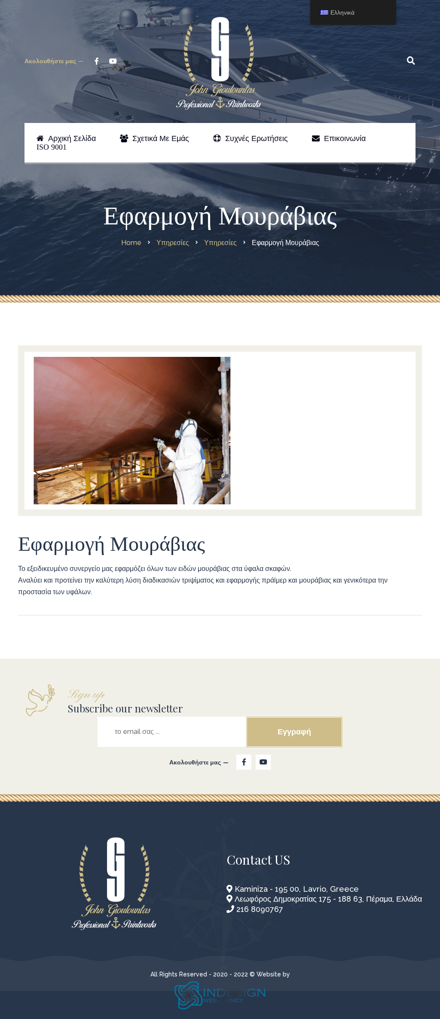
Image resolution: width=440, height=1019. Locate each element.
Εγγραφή (294, 731)
